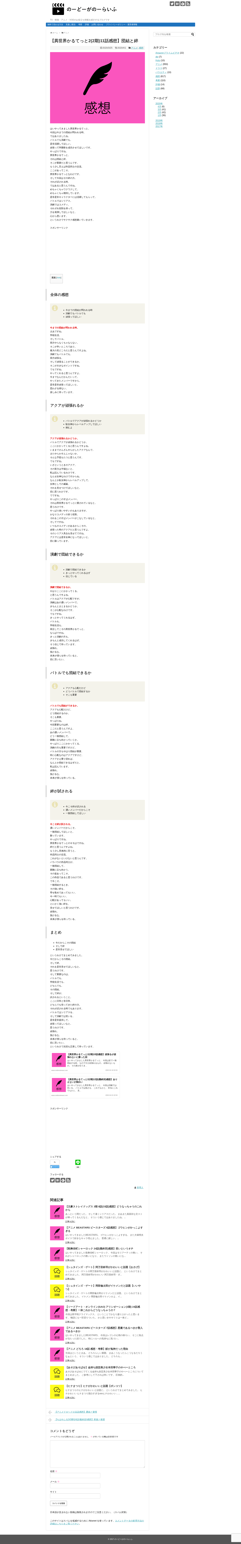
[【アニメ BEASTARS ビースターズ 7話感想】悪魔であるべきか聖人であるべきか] (57, 1334)
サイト (53, 1492)
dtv (157, 57)
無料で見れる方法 (55, 24)
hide (59, 278)
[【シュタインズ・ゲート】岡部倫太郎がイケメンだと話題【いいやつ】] (57, 1291)
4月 (159, 106)
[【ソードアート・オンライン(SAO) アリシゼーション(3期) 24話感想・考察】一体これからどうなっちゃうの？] (57, 1313)
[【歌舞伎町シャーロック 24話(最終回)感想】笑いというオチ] (57, 1254)
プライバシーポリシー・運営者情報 (121, 24)
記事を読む (70, 1221)
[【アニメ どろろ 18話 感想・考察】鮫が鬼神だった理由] (57, 1355)
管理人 (140, 1187)
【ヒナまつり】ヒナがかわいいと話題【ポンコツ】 (94, 1386)
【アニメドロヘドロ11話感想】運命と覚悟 (76, 1412)
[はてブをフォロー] (177, 3)
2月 (159, 112)
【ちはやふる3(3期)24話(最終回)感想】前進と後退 (80, 1419)
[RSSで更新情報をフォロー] (188, 3)
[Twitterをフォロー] (172, 3)
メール (55, 1481)
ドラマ (159, 68)
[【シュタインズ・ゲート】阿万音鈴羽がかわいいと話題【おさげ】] (57, 1273)
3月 (159, 109)
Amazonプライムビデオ (167, 53)
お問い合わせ (97, 24)
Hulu (158, 60)
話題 (158, 88)
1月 (159, 115)
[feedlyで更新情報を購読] (182, 3)
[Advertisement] (73, 249)
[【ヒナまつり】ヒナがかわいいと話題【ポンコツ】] (57, 1392)
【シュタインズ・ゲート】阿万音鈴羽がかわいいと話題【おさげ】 (103, 1267)
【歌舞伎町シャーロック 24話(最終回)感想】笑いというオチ (99, 1248)
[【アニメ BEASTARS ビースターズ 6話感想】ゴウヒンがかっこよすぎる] (57, 1233)
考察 (80, 24)
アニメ (134, 48)
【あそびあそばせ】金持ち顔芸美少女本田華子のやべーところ (100, 1367)
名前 (53, 1471)
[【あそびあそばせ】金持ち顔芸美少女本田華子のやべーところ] (57, 1373)
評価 (87, 24)
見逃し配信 (70, 24)
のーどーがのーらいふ (123, 1539)
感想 (141, 48)
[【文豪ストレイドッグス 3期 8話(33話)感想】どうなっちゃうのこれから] (57, 1212)
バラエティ (161, 72)
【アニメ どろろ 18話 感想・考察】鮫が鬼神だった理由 (96, 1348)
